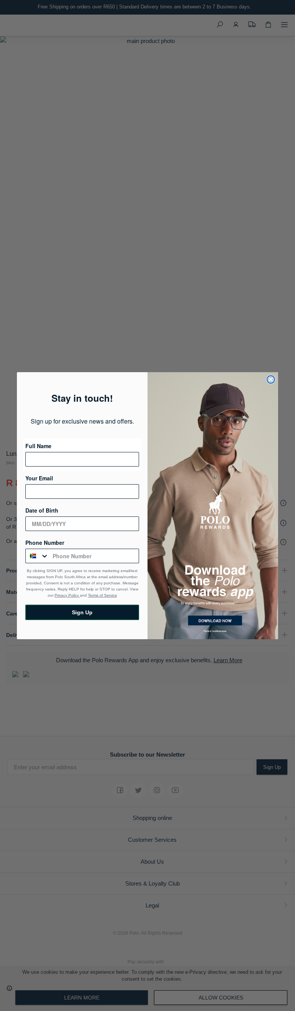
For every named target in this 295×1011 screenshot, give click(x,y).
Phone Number (44, 542)
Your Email (39, 478)
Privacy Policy (67, 595)
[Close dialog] (271, 379)
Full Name (38, 446)
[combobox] (37, 556)
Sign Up (82, 612)
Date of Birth (41, 510)
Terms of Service (102, 595)
